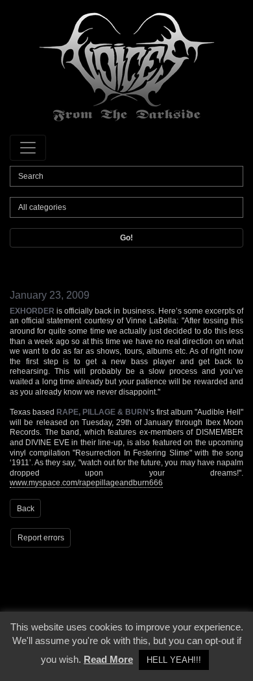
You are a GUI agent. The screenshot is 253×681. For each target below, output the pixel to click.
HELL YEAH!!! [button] (174, 660)
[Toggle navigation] (28, 148)
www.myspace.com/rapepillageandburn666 (86, 482)
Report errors (41, 537)
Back (25, 508)
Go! (126, 237)
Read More (108, 659)
